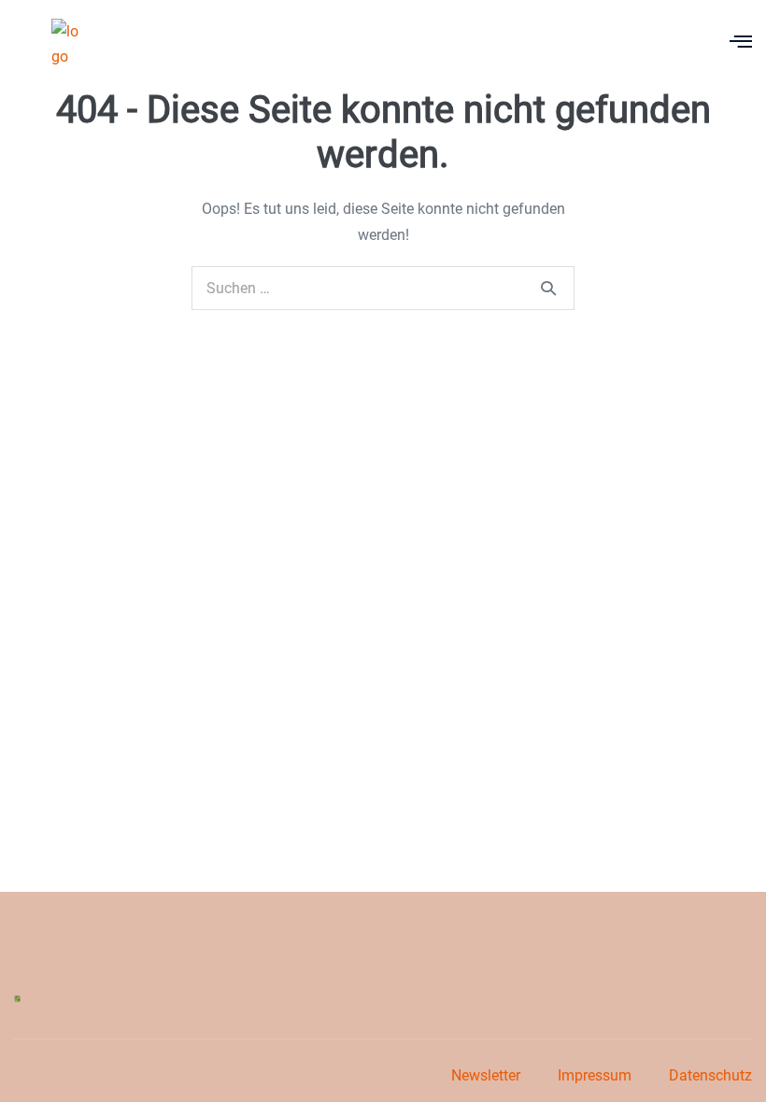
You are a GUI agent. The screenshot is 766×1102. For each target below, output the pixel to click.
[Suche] (548, 287)
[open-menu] (741, 44)
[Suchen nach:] (383, 288)
